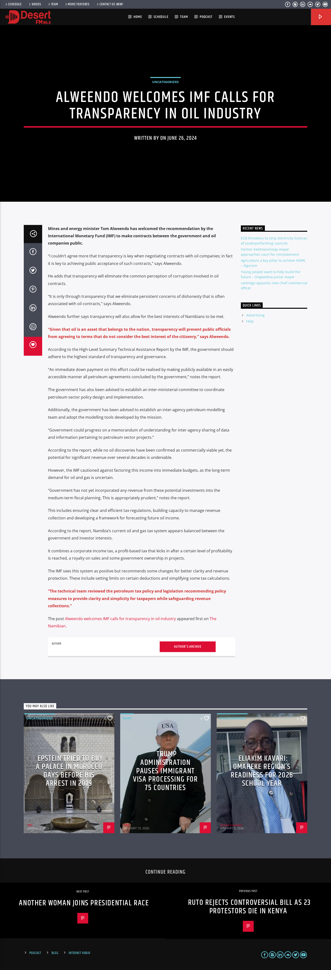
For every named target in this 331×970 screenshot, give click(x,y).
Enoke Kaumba (231, 825)
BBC (30, 825)
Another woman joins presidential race (84, 903)
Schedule (15, 4)
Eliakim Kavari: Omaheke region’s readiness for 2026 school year (262, 771)
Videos (36, 4)
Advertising (255, 315)
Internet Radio (79, 953)
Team (54, 4)
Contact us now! (111, 4)
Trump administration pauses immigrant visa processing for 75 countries (165, 770)
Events (229, 17)
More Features (78, 4)
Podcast (206, 17)
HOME (138, 17)
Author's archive (187, 647)
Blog (55, 953)
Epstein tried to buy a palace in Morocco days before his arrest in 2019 (69, 771)
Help (250, 321)
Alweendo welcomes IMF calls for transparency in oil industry (120, 618)
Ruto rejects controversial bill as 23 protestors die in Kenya (249, 907)
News (127, 718)
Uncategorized (165, 82)
